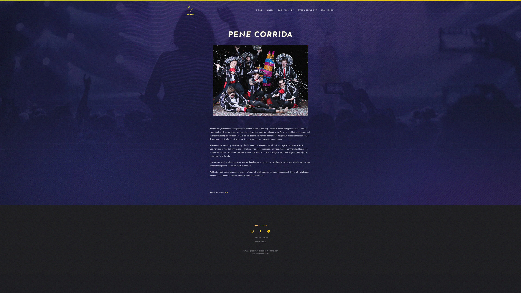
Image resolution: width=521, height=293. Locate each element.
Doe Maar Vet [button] (286, 10)
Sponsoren (327, 10)
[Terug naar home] (190, 10)
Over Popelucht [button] (307, 10)
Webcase (265, 254)
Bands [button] (270, 10)
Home (259, 10)
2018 (226, 192)
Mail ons (260, 242)
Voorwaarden (260, 238)
